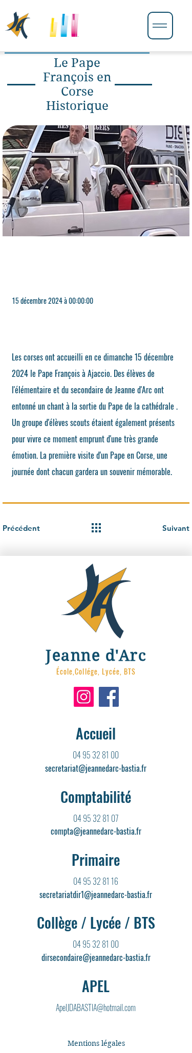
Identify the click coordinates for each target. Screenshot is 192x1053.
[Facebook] (109, 697)
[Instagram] (84, 697)
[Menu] (160, 25)
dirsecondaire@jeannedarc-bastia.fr (96, 957)
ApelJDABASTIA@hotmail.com (96, 1007)
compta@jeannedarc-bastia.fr (96, 831)
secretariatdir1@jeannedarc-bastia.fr (95, 894)
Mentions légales (96, 1043)
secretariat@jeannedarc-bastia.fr (95, 768)
